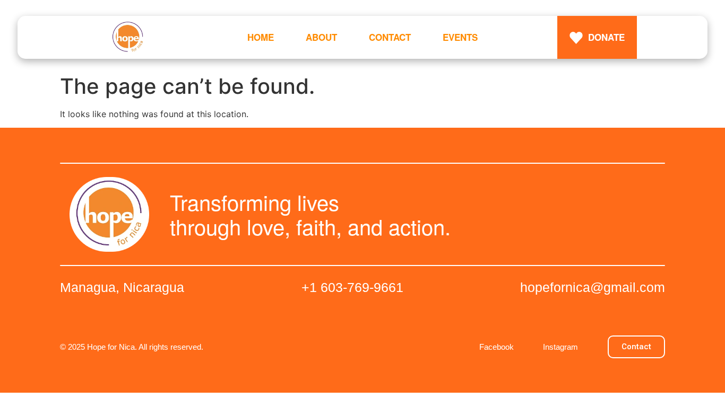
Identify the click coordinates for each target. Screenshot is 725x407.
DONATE (606, 37)
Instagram (560, 346)
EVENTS (460, 37)
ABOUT (321, 37)
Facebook (496, 346)
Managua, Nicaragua (122, 287)
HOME (260, 37)
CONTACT (390, 37)
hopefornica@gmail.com (592, 287)
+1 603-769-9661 (352, 287)
